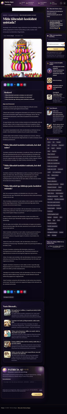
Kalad (49, 151)
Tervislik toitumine (52, 223)
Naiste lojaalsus (59, 193)
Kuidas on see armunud (53, 157)
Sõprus (49, 220)
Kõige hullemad (51, 154)
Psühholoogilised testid (53, 214)
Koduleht (5, 15)
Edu (53, 142)
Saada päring (37, 394)
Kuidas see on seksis (52, 166)
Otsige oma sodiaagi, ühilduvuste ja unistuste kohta (56, 247)
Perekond (59, 208)
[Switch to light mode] (61, 3)
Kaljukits (54, 151)
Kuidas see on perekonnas (53, 163)
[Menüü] (64, 3)
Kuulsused (60, 169)
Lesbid (49, 172)
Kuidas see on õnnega (53, 160)
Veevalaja (54, 235)
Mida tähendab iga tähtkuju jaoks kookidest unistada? (19, 99)
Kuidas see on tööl (52, 169)
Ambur (49, 142)
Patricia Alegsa (10, 35)
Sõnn (61, 217)
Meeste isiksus (55, 175)
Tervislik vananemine (52, 226)
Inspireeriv (61, 145)
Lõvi (48, 175)
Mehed (61, 184)
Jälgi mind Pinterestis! (9, 104)
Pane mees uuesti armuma (54, 202)
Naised (59, 187)
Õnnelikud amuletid (59, 199)
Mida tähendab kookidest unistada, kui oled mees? (18, 97)
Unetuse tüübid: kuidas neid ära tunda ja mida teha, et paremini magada (26, 342)
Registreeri (56, 49)
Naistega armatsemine (53, 196)
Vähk (49, 235)
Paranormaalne (51, 208)
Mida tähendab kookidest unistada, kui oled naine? (18, 95)
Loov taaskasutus (57, 172)
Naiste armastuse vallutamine (54, 190)
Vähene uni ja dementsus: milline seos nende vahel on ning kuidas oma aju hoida (26, 332)
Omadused (50, 199)
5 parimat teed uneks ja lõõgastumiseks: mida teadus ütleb (26, 321)
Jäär (48, 148)
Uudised (61, 232)
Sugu (54, 220)
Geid (49, 145)
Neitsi (61, 196)
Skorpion (56, 217)
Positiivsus (50, 211)
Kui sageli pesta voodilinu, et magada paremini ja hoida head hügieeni (26, 311)
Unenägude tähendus (13, 15)
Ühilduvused (50, 229)
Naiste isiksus (51, 193)
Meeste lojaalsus (51, 178)
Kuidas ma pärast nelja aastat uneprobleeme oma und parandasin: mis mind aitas (26, 353)
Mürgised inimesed (52, 187)
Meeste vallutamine (52, 181)
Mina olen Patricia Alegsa (55, 8)
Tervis (58, 220)
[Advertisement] (22, 9)
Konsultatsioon (7, 379)
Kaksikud (59, 148)
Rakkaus (49, 217)
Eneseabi (59, 142)
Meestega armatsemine (53, 184)
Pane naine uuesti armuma (54, 205)
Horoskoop (54, 145)
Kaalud (53, 148)
